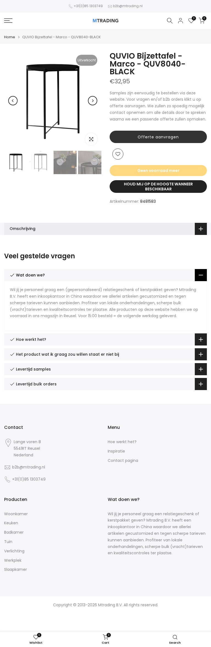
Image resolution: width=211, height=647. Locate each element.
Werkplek (12, 560)
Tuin (8, 541)
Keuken (11, 523)
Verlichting (14, 551)
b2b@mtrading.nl (128, 6)
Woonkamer (16, 514)
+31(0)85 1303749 (88, 6)
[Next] (92, 100)
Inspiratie (116, 451)
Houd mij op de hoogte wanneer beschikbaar (158, 186)
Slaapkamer (15, 569)
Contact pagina (123, 460)
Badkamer (14, 532)
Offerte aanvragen (158, 137)
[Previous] (13, 100)
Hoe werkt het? (122, 442)
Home (9, 37)
